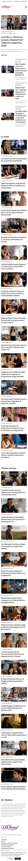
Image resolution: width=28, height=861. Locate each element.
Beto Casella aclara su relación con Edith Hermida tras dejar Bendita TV (21, 69)
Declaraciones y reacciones (7, 68)
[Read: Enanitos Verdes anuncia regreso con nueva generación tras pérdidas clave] (14, 478)
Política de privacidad (15, 855)
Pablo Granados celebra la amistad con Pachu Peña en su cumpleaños (13, 573)
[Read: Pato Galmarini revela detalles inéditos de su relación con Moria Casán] (14, 748)
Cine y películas (16, 1)
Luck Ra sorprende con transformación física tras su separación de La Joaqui (12, 654)
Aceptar (17, 858)
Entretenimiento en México (10, 221)
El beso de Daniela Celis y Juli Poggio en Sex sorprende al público (12, 681)
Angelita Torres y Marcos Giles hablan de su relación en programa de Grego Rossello (13, 374)
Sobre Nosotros (23, 1)
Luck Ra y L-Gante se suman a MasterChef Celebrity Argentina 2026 (12, 41)
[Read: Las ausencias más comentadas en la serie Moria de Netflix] (14, 147)
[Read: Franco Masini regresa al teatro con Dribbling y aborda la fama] (14, 775)
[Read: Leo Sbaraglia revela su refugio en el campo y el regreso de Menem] (14, 532)
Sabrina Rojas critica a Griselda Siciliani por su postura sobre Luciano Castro (13, 320)
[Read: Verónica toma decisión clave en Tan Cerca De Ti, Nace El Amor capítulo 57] (14, 333)
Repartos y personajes (7, 1)
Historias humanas (8, 382)
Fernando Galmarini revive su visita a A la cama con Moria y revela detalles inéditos (12, 293)
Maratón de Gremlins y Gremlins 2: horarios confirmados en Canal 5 (13, 239)
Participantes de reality (7, 844)
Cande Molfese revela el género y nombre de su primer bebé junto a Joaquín (13, 266)
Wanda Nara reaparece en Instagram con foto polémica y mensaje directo (13, 600)
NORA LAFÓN (12, 33)
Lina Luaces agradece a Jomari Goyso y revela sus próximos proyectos (13, 455)
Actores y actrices (6, 846)
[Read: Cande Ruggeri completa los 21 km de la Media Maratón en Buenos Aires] (14, 694)
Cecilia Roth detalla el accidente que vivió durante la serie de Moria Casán (14, 212)
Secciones (4, 839)
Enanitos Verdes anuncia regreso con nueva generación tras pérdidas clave (13, 492)
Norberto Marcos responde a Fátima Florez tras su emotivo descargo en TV (13, 519)
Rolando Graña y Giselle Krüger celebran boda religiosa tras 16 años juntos (13, 627)
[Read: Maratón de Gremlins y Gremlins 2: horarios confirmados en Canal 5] (14, 225)
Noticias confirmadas (9, 18)
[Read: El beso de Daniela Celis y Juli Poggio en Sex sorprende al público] (14, 667)
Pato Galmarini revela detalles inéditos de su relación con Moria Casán (13, 762)
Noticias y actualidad (6, 92)
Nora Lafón (18, 62)
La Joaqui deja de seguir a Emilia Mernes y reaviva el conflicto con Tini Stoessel (21, 116)
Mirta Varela (18, 85)
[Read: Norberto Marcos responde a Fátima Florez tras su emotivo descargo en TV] (14, 505)
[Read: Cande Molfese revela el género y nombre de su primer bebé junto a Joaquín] (14, 252)
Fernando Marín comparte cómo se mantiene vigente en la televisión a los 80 (14, 401)
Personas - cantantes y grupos (9, 843)
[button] (26, 7)
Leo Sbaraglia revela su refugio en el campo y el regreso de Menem (13, 546)
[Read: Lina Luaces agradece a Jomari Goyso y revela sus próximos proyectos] (14, 441)
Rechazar (11, 858)
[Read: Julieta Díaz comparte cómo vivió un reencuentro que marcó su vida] (14, 721)
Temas (3, 841)
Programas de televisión (7, 848)
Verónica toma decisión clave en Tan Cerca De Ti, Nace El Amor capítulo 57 (14, 347)
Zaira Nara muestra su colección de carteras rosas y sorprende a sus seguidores (12, 428)
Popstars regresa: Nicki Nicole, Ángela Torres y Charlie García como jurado (13, 185)
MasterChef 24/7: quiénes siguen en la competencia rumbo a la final (20, 93)
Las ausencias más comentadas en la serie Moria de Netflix (14, 160)
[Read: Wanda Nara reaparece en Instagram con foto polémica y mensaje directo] (14, 586)
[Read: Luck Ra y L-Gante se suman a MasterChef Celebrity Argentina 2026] (14, 22)
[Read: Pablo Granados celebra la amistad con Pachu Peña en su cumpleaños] (14, 559)
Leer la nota (4, 55)
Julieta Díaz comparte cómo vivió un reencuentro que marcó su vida (14, 735)
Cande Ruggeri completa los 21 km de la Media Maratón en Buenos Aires (13, 708)
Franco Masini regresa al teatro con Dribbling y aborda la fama (13, 788)
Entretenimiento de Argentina (11, 142)
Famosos (6, 436)
